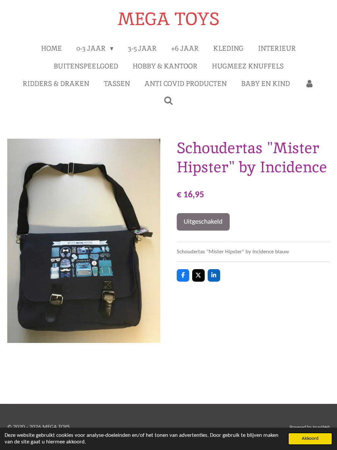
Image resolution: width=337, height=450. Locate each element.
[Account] (309, 83)
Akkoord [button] (310, 438)
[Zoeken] (168, 100)
